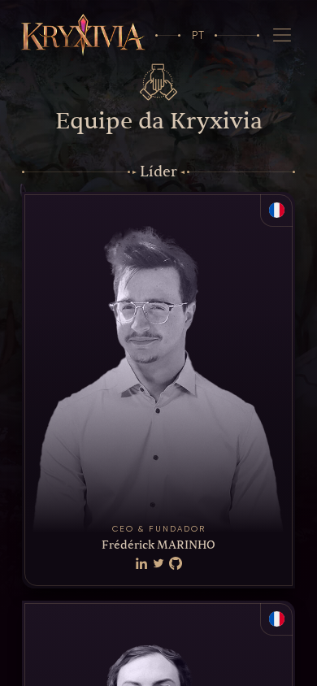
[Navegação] (282, 35)
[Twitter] (158, 564)
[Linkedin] (141, 564)
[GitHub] (175, 564)
